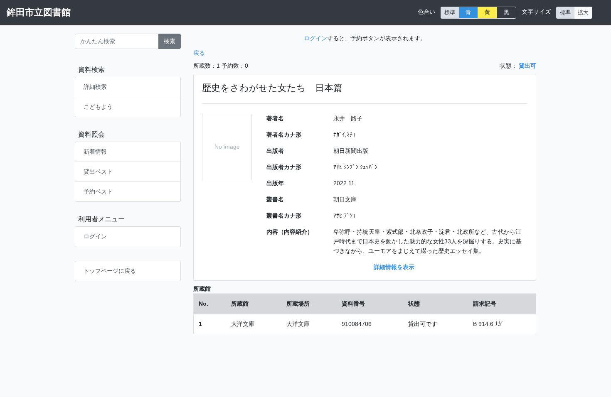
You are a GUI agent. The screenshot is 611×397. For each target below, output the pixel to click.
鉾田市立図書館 (39, 12)
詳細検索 (95, 86)
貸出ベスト (98, 171)
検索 (169, 41)
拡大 (583, 12)
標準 (449, 12)
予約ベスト (98, 191)
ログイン (95, 236)
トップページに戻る (110, 270)
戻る (199, 52)
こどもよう (98, 106)
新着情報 (95, 151)
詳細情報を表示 (394, 267)
